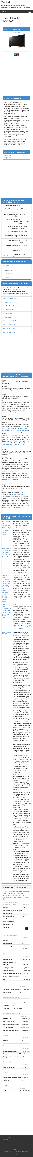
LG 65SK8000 (8, 278)
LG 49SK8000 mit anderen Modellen (14, 157)
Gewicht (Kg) (18, 897)
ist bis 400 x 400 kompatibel (15, 429)
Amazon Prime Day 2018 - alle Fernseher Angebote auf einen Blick (6, 552)
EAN (4, 899)
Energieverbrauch (8, 897)
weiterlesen (27, 545)
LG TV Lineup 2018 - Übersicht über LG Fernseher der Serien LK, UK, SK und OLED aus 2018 (6, 611)
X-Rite (4, 507)
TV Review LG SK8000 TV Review (21, 635)
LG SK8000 (24, 390)
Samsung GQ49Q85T (9, 332)
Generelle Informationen (10, 892)
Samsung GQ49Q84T (9, 328)
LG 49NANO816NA (8, 306)
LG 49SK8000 (16, 33)
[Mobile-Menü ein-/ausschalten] (30, 11)
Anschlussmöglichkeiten (10, 895)
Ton (8, 893)
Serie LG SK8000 (8, 266)
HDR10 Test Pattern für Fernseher (13, 495)
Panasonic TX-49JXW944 (10, 298)
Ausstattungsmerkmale (16, 893)
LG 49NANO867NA (8, 310)
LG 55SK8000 (8, 274)
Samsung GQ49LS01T (9, 321)
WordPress (26, 1151)
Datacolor (18, 507)
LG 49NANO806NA (8, 302)
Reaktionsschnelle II (9, 1151)
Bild (5, 893)
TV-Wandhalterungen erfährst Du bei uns (13, 444)
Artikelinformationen (24, 892)
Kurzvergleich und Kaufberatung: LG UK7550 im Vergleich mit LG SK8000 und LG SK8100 (6, 528)
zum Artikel (16, 882)
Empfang (20, 895)
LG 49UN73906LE (8, 317)
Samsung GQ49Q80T (9, 325)
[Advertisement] (16, 77)
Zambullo (6, 2)
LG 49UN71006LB (8, 313)
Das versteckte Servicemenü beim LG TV (15, 478)
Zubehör (25, 897)
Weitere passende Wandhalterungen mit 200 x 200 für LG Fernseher (15, 436)
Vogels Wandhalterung (15, 441)
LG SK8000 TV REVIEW (6, 633)
